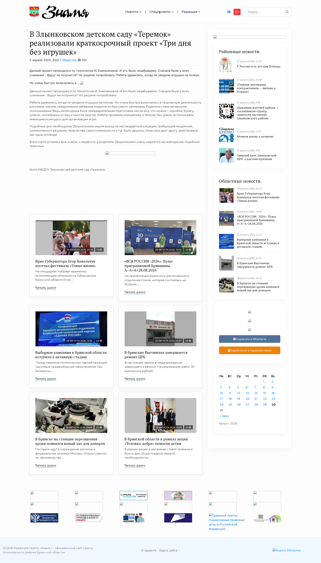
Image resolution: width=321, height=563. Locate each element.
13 (247, 393)
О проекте (148, 550)
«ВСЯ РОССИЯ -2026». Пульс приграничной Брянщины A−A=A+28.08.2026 (148, 266)
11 (229, 393)
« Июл (224, 416)
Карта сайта (168, 550)
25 (230, 404)
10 (221, 393)
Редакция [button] (189, 12)
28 (256, 404)
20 (247, 399)
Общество (69, 60)
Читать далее (45, 287)
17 (221, 399)
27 (247, 404)
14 (255, 393)
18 (230, 399)
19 (238, 399)
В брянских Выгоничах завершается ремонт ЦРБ (155, 354)
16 (273, 393)
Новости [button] (132, 12)
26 (239, 404)
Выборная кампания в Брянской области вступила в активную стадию (71, 354)
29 (265, 404)
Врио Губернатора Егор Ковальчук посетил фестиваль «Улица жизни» (65, 263)
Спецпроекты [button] (160, 12)
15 (264, 393)
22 (265, 399)
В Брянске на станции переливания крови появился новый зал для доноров (70, 441)
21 (255, 399)
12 (238, 393)
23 (273, 399)
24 (221, 404)
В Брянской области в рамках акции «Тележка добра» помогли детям (156, 441)
